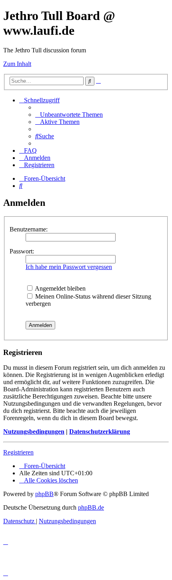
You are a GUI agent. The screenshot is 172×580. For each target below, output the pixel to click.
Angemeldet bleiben (60, 288)
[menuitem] (69, 114)
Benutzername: (29, 229)
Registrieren (18, 452)
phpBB (44, 493)
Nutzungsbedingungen (33, 431)
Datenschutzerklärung (99, 431)
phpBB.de (91, 507)
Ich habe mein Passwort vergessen (69, 266)
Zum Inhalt (17, 63)
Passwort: (22, 251)
